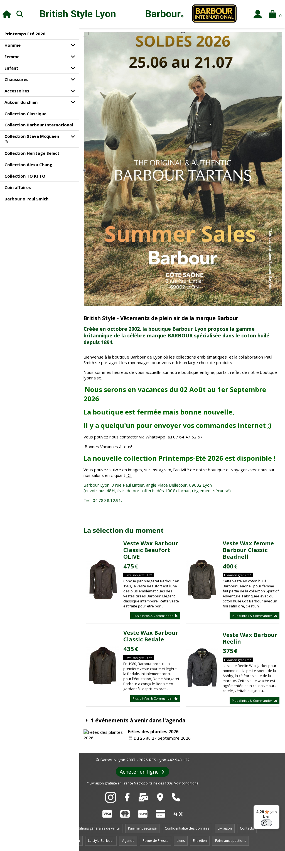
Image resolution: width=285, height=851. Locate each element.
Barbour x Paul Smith (26, 199)
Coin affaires (17, 187)
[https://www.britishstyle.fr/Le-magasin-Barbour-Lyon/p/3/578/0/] (160, 798)
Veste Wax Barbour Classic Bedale (150, 636)
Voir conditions (186, 783)
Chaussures (16, 79)
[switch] (266, 823)
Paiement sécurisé (142, 828)
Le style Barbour (101, 840)
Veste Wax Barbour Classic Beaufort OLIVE (150, 549)
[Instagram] (110, 800)
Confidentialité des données (187, 828)
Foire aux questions (230, 840)
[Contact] (143, 798)
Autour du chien (21, 102)
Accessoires (16, 91)
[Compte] (257, 14)
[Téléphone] (176, 798)
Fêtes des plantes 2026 (153, 732)
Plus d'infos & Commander (153, 616)
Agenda (128, 840)
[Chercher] (20, 14)
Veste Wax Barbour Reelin (250, 638)
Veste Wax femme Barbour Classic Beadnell (248, 549)
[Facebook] (127, 798)
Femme (11, 56)
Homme (12, 45)
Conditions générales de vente (96, 828)
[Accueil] (7, 14)
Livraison (225, 828)
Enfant (11, 68)
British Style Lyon (78, 14)
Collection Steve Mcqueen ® (31, 138)
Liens (181, 840)
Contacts (247, 828)
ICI (129, 475)
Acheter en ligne (140, 771)
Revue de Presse (155, 840)
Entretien (200, 840)
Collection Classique (25, 113)
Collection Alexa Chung (28, 164)
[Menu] (276, 808)
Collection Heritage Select (32, 153)
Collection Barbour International (38, 124)
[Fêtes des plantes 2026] (104, 734)
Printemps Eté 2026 (24, 33)
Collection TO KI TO (24, 176)
